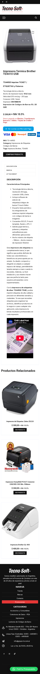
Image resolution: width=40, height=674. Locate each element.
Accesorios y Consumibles (20, 611)
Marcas (20, 595)
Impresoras (20, 618)
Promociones (20, 602)
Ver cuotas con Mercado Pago (19, 129)
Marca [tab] (9, 170)
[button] (33, 32)
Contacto (20, 598)
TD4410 (25, 148)
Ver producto (20, 430)
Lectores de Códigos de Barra (20, 622)
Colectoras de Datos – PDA (20, 614)
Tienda (20, 591)
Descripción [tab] (11, 166)
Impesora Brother (14, 148)
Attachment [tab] (11, 174)
